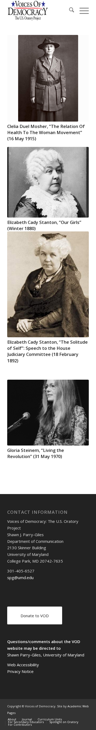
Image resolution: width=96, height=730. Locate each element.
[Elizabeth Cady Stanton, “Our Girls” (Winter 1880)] (48, 182)
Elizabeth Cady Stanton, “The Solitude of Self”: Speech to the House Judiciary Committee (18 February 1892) (47, 351)
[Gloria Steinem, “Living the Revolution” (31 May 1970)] (48, 413)
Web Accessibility (23, 664)
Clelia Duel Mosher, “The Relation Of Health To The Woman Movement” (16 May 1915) (46, 132)
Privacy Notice (20, 671)
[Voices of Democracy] (40, 10)
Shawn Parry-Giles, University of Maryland (45, 654)
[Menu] (81, 10)
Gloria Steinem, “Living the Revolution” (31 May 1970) (35, 453)
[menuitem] (69, 10)
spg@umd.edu (20, 577)
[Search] (69, 10)
